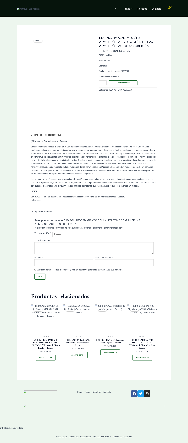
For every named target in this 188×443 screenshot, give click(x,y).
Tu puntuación (42, 233)
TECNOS (112, 90)
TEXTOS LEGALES (124, 90)
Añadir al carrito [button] (45, 357)
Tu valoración (42, 240)
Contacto (156, 9)
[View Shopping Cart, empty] (168, 9)
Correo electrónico (104, 257)
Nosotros (142, 9)
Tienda (126, 9)
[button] (115, 9)
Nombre (38, 257)
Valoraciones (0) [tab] (53, 134)
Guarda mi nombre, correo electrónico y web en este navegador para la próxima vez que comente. (80, 269)
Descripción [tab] (36, 134)
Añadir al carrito (123, 82)
